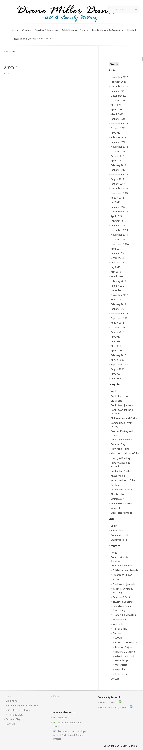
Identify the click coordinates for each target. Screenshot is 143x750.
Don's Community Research (115, 707)
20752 (7, 73)
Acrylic (114, 391)
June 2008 (116, 378)
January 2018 (118, 169)
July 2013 (115, 267)
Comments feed (119, 535)
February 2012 (118, 304)
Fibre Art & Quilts (120, 448)
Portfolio (132, 30)
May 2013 (116, 271)
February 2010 (118, 355)
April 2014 (116, 248)
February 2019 (118, 137)
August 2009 (117, 360)
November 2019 (119, 123)
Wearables (116, 508)
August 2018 (117, 156)
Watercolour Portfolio (122, 503)
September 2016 (119, 193)
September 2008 (119, 364)
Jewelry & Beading (120, 458)
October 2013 (118, 258)
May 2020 (116, 105)
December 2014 (119, 230)
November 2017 (119, 174)
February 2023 (118, 81)
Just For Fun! (121, 674)
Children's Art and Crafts (124, 418)
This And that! (118, 494)
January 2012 (118, 309)
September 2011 (119, 318)
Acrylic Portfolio (119, 396)
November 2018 (119, 146)
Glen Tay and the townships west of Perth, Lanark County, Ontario (69, 735)
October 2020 (118, 100)
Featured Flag (118, 444)
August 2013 (117, 262)
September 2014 (119, 244)
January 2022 (118, 91)
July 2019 (115, 132)
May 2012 (116, 299)
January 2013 (118, 285)
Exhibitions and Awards (75, 30)
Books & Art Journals (122, 405)
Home (15, 30)
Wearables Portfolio (121, 512)
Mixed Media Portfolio (123, 480)
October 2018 (118, 151)
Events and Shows (122, 575)
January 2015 (118, 225)
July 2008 (115, 373)
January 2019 (118, 142)
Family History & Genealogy (107, 30)
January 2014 (118, 253)
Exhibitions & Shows (121, 439)
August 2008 (117, 369)
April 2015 (116, 216)
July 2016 (115, 202)
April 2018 (116, 160)
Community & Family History (23, 705)
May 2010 (116, 346)
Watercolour (117, 499)
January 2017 (118, 183)
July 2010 (115, 336)
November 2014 (119, 234)
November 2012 (119, 295)
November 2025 (119, 77)
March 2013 (117, 276)
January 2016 (118, 207)
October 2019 (118, 128)
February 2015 (118, 220)
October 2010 (118, 327)
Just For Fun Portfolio (122, 471)
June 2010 (116, 341)
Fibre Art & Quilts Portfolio (125, 453)
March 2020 (117, 114)
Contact (26, 30)
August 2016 (117, 197)
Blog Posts (116, 400)
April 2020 (116, 109)
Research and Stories (24, 38)
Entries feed (117, 530)
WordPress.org (119, 539)
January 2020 (118, 119)
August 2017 (117, 179)
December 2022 (119, 86)
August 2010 (117, 332)
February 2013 (118, 281)
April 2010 (116, 350)
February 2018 (118, 165)
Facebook (62, 717)
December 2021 (119, 95)
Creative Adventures (46, 30)
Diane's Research (109, 702)
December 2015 (119, 211)
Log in (114, 525)
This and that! (120, 628)
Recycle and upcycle (121, 489)
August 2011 (117, 322)
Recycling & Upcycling (124, 614)
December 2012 (119, 290)
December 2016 (119, 188)
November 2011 (119, 313)
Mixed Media (118, 475)
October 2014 (118, 239)
